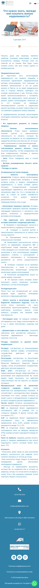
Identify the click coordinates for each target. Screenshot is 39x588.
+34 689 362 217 (19, 529)
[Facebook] (19, 557)
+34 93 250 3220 (19, 494)
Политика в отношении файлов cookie (19, 572)
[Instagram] (25, 557)
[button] (30, 3)
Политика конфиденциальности (19, 566)
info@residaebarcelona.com (19, 506)
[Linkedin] (13, 557)
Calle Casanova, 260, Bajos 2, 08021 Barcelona (19, 518)
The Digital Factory (28, 583)
